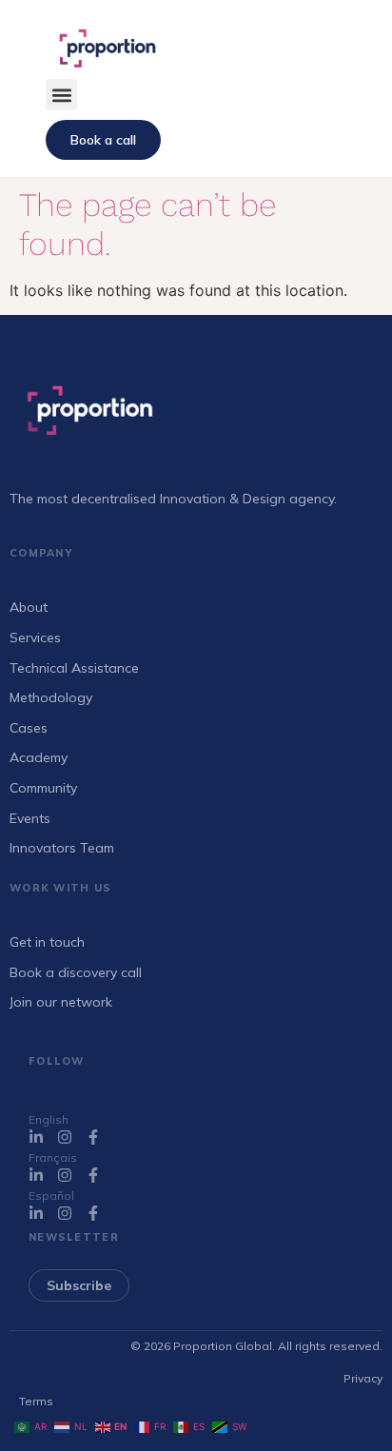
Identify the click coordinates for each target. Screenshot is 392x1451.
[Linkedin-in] (36, 1137)
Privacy (362, 1378)
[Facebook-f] (93, 1137)
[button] (61, 94)
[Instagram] (64, 1137)
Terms (36, 1401)
